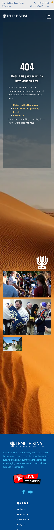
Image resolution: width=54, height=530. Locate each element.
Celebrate (21, 519)
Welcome (21, 509)
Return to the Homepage (26, 105)
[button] (52, 2)
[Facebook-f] (23, 492)
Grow (19, 525)
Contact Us (18, 115)
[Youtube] (30, 492)
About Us (21, 514)
